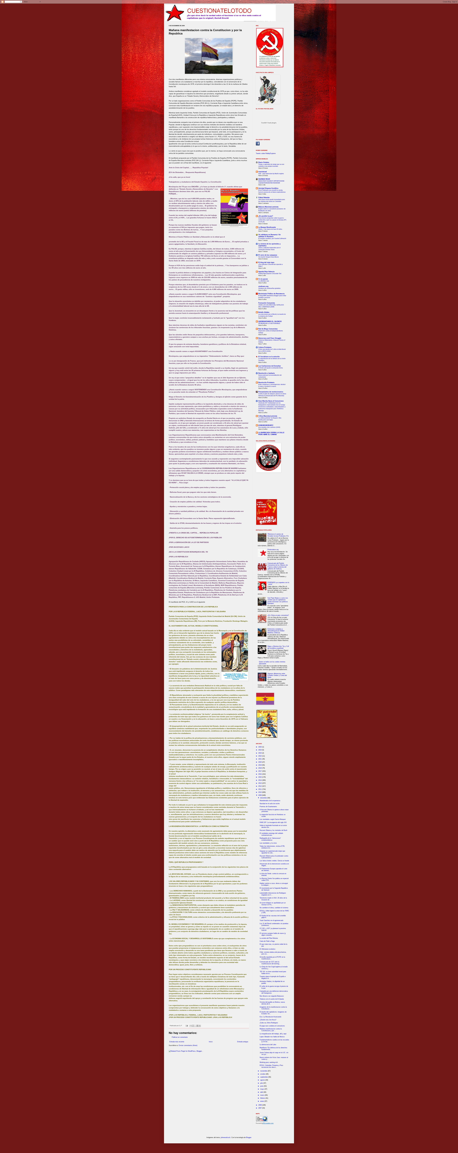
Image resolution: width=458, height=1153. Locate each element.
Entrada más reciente (176, 1042)
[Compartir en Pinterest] (200, 1026)
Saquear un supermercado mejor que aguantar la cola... (272, 852)
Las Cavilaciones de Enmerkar (269, 366)
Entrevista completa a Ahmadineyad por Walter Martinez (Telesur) (276, 631)
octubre (263, 1074)
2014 (260, 780)
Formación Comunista (266, 303)
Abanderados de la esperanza (270, 800)
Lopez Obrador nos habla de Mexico (272, 1037)
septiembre (264, 1077)
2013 (260, 783)
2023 (260, 753)
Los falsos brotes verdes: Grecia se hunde (274, 861)
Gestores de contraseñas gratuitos (269, 288)
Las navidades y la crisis (268, 843)
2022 (260, 756)
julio (261, 1083)
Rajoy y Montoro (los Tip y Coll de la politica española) (278, 647)
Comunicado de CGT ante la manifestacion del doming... (270, 963)
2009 (260, 795)
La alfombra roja (263, 281)
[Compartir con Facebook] (197, 1026)
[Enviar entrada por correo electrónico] (186, 1025)
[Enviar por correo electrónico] (191, 1026)
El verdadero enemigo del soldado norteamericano (271, 834)
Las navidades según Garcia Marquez (273, 819)
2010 (260, 792)
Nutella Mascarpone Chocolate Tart (269, 273)
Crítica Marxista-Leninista (267, 416)
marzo (262, 1095)
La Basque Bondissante (267, 227)
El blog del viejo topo (266, 262)
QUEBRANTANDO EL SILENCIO (270, 321)
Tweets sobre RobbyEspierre (266, 153)
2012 (260, 786)
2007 (260, 1108)
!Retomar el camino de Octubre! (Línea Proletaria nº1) (278, 535)
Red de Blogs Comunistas (268, 329)
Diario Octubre (263, 162)
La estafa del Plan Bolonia (269, 938)
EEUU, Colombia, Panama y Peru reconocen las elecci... (271, 1066)
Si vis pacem (263, 279)
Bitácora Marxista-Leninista (268, 207)
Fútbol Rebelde (264, 197)
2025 (260, 747)
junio (262, 1086)
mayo (262, 1089)
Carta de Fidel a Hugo (267, 941)
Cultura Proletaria (264, 347)
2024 (260, 750)
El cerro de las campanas (267, 255)
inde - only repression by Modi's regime (271, 173)
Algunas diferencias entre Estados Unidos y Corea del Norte (277, 675)
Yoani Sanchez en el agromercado (271, 920)
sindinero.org (263, 286)
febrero (262, 1098)
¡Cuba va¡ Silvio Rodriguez (269, 1023)
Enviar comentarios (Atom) (188, 1045)
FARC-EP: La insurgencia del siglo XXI (273, 822)
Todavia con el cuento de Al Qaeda (272, 999)
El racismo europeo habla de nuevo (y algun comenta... (273, 934)
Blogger (248, 1137)
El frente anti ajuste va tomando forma (270, 368)
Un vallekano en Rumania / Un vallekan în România (269, 235)
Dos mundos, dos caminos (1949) (269, 427)
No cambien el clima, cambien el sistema (274, 908)
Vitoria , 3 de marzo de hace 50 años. (270, 229)
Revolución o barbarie (266, 373)
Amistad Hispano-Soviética (268, 188)
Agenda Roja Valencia (266, 271)
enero (262, 1101)
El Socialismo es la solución (269, 357)
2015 (260, 777)
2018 (260, 768)
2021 (260, 759)
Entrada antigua (242, 1042)
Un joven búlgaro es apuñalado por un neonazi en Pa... (273, 904)
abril (262, 1092)
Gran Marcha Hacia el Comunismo (271, 401)
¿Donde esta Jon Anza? (268, 1020)
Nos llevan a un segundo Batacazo (272, 996)
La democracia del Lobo (268, 1044)
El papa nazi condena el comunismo (272, 1026)
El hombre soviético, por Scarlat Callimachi (272, 238)
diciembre (263, 798)
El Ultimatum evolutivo (267, 949)
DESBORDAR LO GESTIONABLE (269, 323)
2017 (260, 771)
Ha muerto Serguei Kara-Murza (268, 257)
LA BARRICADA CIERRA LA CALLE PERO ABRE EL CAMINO (271, 433)
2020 (260, 762)
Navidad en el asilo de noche (270, 803)
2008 (260, 1105)
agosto (262, 1080)
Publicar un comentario (180, 1037)
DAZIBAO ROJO (264, 179)
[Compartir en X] (195, 1026)
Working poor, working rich (269, 1062)
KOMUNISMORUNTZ (265, 425)
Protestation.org (273, 549)
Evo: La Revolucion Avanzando (270, 1017)
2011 (260, 789)
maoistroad (262, 172)
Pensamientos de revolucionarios (270, 392)
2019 (260, 765)
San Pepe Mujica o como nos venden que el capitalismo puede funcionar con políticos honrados (278, 600)
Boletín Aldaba (263, 312)
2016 (260, 774)
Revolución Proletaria (266, 382)
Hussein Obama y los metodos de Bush (273, 830)
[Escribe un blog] (193, 1026)
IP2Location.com (268, 1123)
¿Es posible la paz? (265, 216)
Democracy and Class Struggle (269, 338)
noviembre (264, 1071)
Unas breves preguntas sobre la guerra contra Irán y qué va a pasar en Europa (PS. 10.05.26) (272, 220)
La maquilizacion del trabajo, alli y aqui (273, 1034)
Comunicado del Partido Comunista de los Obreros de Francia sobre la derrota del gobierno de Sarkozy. (278, 566)
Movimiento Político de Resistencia (271, 294)
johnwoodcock (225, 1137)
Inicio (211, 1042)
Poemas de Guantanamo (268, 806)
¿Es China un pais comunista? (278, 615)
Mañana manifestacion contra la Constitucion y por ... (271, 1030)
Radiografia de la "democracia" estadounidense (270, 839)
